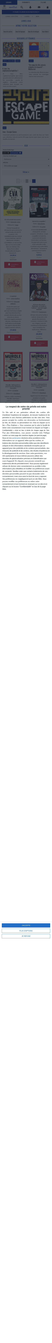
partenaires (16, 438)
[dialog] (26, 873)
